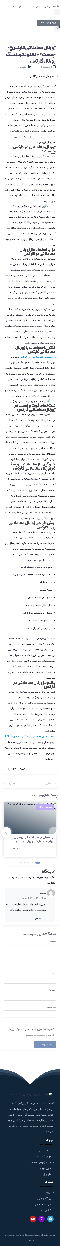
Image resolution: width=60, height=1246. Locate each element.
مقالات (23, 67)
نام (53, 973)
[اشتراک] (9, 49)
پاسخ (38, 918)
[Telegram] (50, 1219)
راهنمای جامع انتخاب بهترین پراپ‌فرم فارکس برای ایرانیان (33, 839)
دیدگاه (52, 941)
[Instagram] (41, 1219)
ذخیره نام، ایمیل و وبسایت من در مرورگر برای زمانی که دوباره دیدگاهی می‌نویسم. (30, 1032)
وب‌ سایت (51, 1007)
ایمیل (52, 990)
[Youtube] (33, 1219)
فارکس (40, 125)
